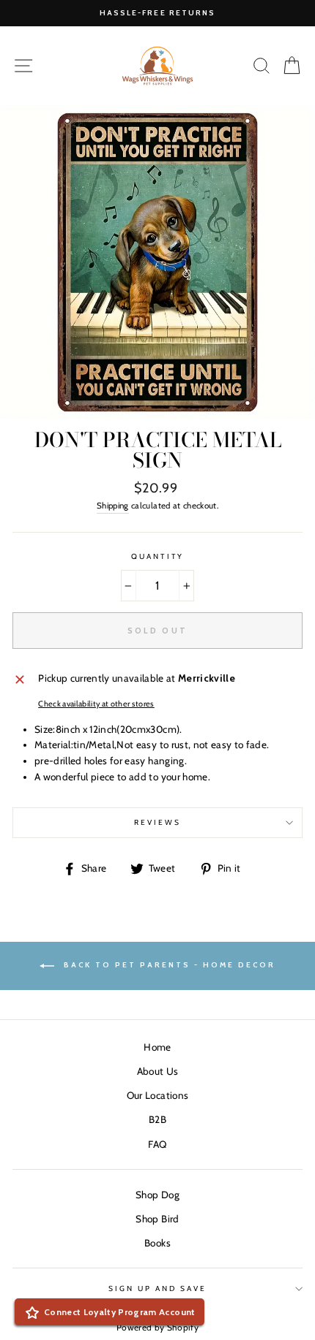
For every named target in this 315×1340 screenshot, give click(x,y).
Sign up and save (157, 1288)
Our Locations (157, 1095)
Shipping (113, 505)
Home (157, 1047)
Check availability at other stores (96, 704)
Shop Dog (157, 1194)
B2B (157, 1119)
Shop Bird (157, 1219)
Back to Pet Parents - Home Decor (167, 965)
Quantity (157, 556)
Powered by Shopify (157, 1327)
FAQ (157, 1144)
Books (157, 1243)
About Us (158, 1071)
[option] (157, 13)
